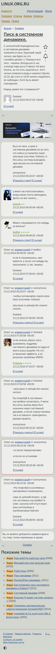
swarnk (17, 204)
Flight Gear (20, 571)
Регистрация (35, 11)
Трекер (5, 21)
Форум (27, 16)
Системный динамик (25, 593)
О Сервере (8, 634)
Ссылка (8, 106)
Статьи (17, 16)
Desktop (19, 28)
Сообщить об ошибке (12, 639)
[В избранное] (45, 47)
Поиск (15, 21)
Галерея (6, 16)
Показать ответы (22, 322)
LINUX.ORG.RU (15, 4)
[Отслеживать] (45, 56)
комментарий (22, 249)
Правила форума (23, 634)
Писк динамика (22, 575)
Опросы (38, 16)
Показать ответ (22, 180)
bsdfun (16, 232)
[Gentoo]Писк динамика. (27, 580)
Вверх (48, 634)
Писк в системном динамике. (23, 36)
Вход (48, 11)
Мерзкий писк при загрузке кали (32, 563)
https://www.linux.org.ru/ (13, 642)
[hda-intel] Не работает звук (29, 558)
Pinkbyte (17, 363)
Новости (6, 11)
